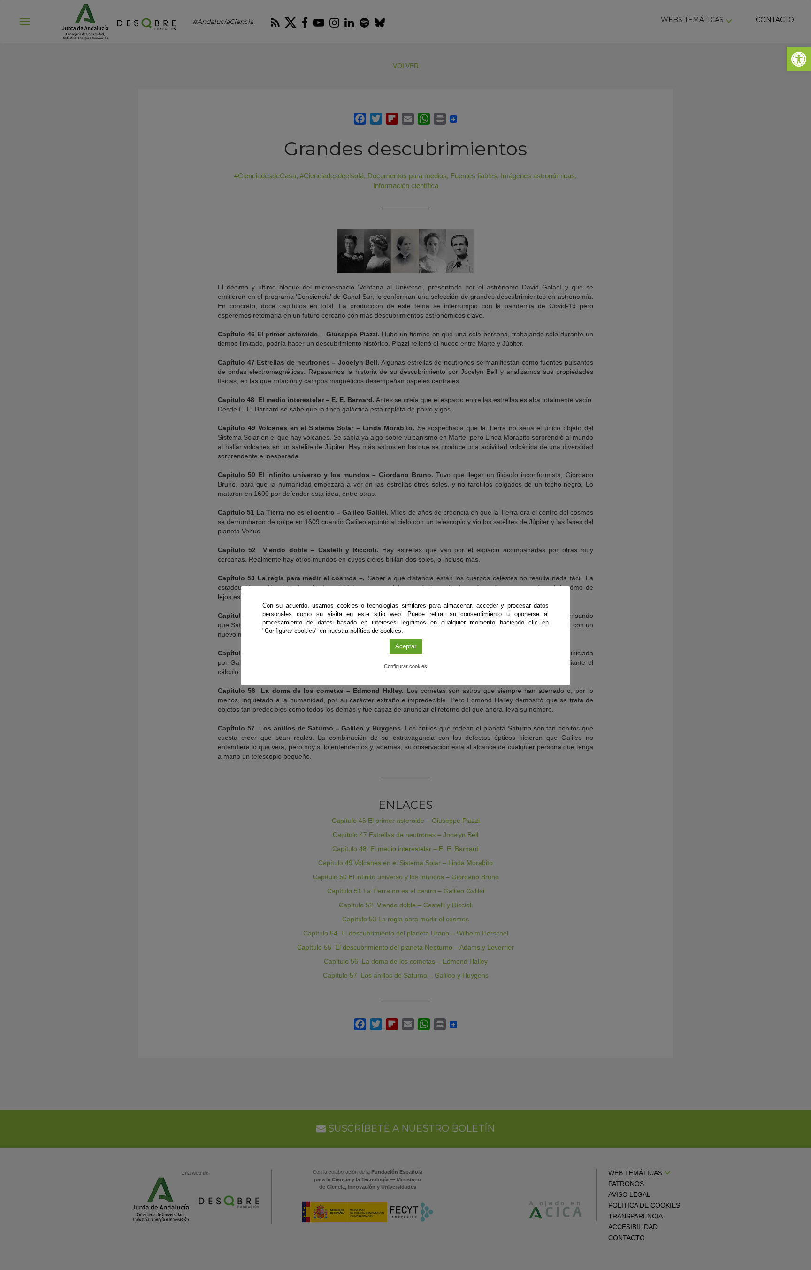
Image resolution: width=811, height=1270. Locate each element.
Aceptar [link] (405, 646)
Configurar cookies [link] (405, 666)
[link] (799, 59)
